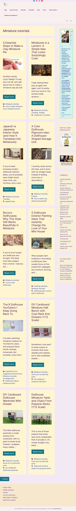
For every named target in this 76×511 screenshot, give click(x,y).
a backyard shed (66, 70)
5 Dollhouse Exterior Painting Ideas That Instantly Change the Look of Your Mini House (41, 222)
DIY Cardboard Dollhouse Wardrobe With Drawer (12, 399)
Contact (5, 492)
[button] (71, 21)
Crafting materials (40, 286)
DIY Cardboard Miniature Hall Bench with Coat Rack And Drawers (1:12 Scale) (40, 312)
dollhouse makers (12, 381)
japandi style (10, 201)
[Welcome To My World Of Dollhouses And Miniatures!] (6, 4)
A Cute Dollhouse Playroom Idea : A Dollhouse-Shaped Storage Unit (41, 134)
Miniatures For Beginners (10, 15)
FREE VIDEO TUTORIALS (10, 497)
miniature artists (9, 383)
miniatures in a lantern (42, 115)
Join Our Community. (9, 495)
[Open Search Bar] (67, 21)
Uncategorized (8, 378)
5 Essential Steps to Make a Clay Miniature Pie (13, 47)
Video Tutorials (53, 10)
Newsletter (31, 10)
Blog (5, 10)
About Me (23, 10)
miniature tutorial (13, 109)
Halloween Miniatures (66, 201)
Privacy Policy (7, 487)
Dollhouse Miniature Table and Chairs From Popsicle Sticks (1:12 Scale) (41, 401)
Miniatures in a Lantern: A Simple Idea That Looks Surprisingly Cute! (40, 50)
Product (34, 196)
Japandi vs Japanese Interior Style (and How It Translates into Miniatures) (12, 134)
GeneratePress (57, 508)
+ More (4, 479)
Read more (9, 97)
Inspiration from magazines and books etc (64, 207)
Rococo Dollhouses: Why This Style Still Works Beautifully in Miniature (12, 220)
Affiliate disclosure (8, 490)
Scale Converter (14, 10)
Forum (44, 10)
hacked (66, 76)
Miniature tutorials (12, 104)
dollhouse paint (39, 291)
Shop (38, 10)
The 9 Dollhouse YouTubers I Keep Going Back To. (13, 309)
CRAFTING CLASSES (9, 500)
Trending (34, 113)
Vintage (42, 113)
